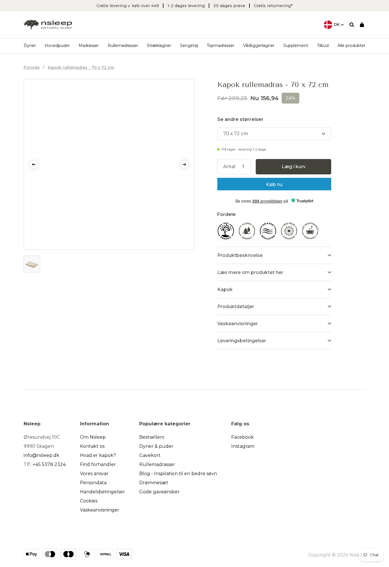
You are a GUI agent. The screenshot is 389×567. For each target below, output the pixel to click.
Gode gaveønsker (159, 491)
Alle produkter (351, 45)
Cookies (88, 501)
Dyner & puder (156, 446)
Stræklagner (159, 45)
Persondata (93, 482)
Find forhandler (98, 464)
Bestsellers (151, 437)
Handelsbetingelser (102, 491)
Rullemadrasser (123, 45)
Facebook (242, 437)
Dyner (30, 45)
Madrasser (89, 45)
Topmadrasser (220, 45)
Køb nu (274, 184)
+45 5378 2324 (49, 464)
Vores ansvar (94, 473)
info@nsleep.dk (41, 455)
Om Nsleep (93, 437)
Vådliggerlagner (259, 45)
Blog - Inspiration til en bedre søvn (178, 473)
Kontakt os (92, 446)
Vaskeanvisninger (99, 510)
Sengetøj (189, 45)
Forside (32, 67)
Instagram (242, 446)
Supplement (295, 45)
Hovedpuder (57, 45)
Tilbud (323, 45)
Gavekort (150, 455)
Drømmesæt (153, 482)
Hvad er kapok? (98, 455)
